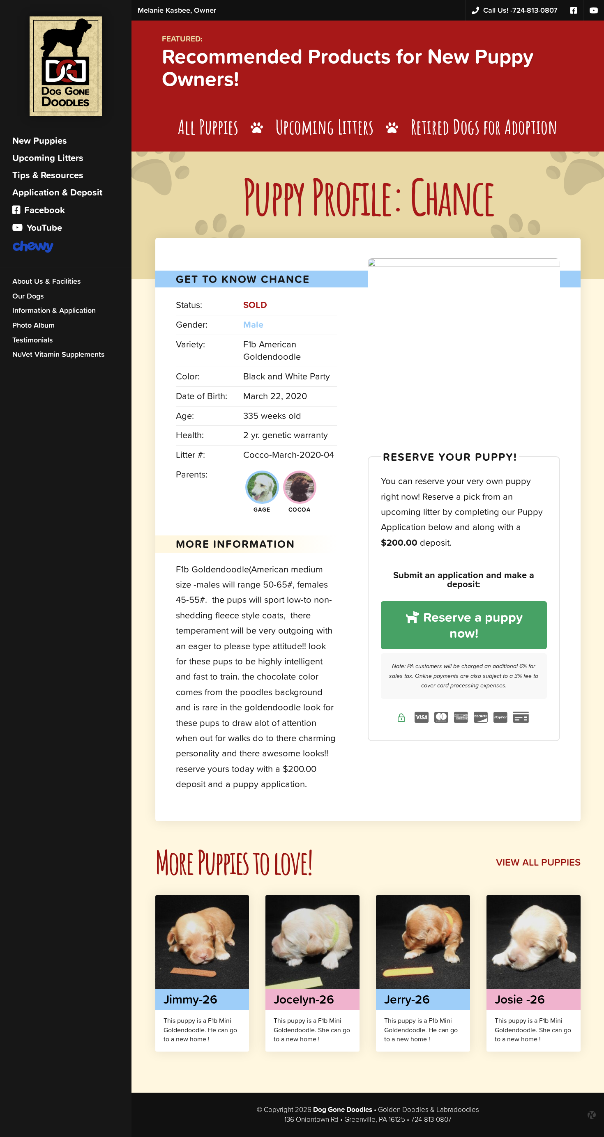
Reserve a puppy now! (471, 624)
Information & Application (54, 310)
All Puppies (208, 126)
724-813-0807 (520, 10)
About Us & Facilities (46, 281)
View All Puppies (538, 862)
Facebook (43, 210)
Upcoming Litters (47, 158)
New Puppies (39, 140)
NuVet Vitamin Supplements (58, 354)
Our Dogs (28, 295)
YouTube (43, 227)
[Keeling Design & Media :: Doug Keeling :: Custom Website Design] (592, 1115)
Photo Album (33, 325)
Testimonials (32, 339)
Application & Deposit (57, 192)
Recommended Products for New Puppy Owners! (348, 67)
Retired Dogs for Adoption (484, 126)
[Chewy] (65, 248)
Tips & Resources (47, 175)
